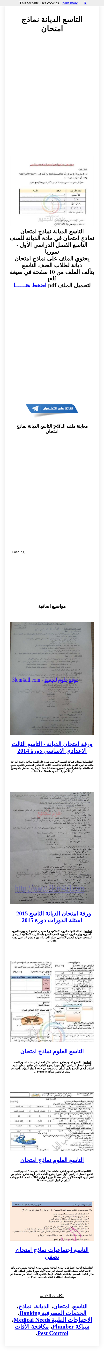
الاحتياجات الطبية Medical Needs (53, 1320)
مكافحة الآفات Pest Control (41, 1329)
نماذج (25, 1306)
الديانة (42, 1306)
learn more (70, 3)
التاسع (80, 1306)
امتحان (61, 1306)
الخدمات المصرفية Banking (53, 1313)
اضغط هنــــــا (30, 285)
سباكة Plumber (70, 1326)
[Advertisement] (52, 99)
